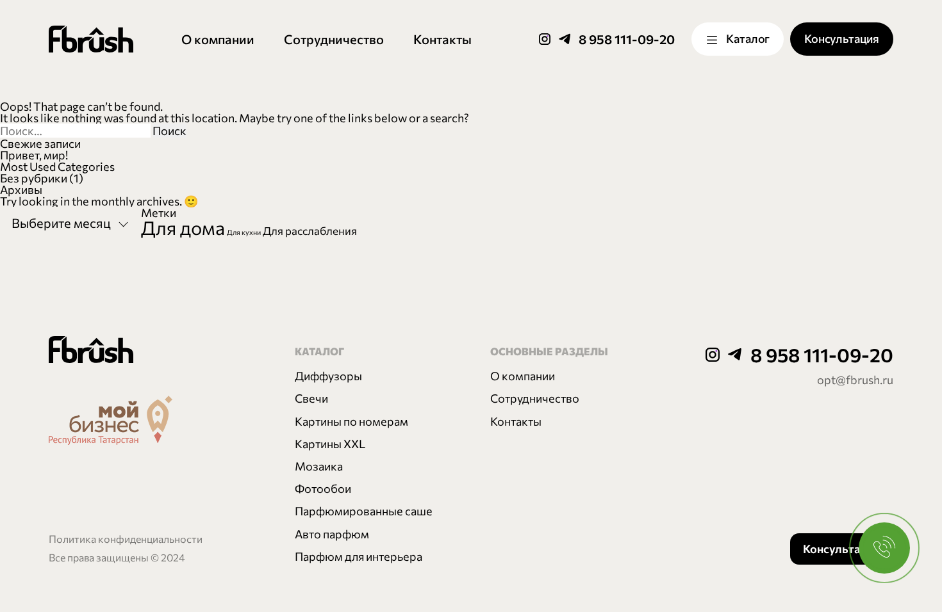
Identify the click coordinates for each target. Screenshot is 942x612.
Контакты (442, 39)
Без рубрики (33, 178)
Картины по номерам (351, 421)
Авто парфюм (332, 534)
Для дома (183, 227)
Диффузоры (328, 376)
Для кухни (244, 232)
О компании (217, 39)
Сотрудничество (334, 39)
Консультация (841, 38)
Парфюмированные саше (364, 511)
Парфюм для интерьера (358, 556)
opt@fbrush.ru (855, 380)
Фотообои (323, 488)
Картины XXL (330, 444)
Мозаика (319, 466)
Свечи (311, 398)
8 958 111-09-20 (627, 39)
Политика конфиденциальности (125, 539)
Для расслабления (310, 230)
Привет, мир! (34, 155)
